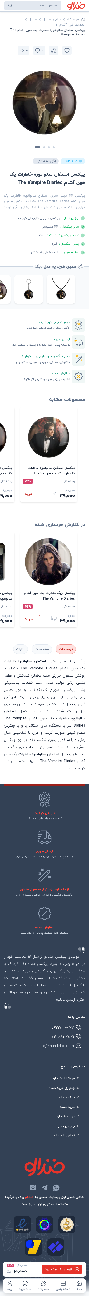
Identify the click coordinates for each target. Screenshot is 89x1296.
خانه (79, 1289)
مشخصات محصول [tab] (42, 649)
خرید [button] (29, 494)
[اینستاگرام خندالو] (33, 1187)
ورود (9, 1289)
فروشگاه (73, 19)
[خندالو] (76, 6)
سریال (33, 19)
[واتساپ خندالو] (56, 1187)
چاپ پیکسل (66, 1126)
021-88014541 (63, 1037)
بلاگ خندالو (67, 1097)
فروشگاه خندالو (64, 1078)
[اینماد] (22, 1224)
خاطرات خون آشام (72, 25)
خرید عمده (67, 1107)
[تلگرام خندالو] (44, 1187)
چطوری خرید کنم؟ (62, 1088)
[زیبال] (55, 1247)
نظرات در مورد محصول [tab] (20, 649)
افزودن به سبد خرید (59, 1269)
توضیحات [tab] (66, 649)
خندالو (29, 1197)
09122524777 (63, 1028)
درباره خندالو (66, 1116)
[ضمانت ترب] (44, 1224)
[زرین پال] (33, 1247)
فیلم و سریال (52, 19)
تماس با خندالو (64, 1135)
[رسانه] (66, 1224)
